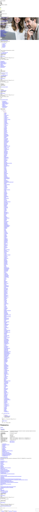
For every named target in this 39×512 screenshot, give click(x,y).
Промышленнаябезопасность (3, 36)
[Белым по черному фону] (0, 6)
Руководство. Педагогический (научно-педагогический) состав (10, 478)
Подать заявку (3, 29)
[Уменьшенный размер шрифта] (0, 1)
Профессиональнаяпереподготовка (3, 32)
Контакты (2, 488)
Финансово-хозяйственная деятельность (6, 481)
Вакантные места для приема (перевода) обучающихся (9, 482)
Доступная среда (3, 483)
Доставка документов (5, 452)
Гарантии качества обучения (7, 454)
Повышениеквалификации (3, 30)
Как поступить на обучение (6, 453)
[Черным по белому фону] (0, 5)
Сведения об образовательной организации (7, 473)
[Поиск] (1, 38)
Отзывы (3, 448)
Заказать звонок (3, 22)
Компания (2, 459)
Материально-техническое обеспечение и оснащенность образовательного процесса (14, 479)
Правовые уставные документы (7, 450)
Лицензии (4, 445)
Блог (1, 489)
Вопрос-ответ (4, 451)
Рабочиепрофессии (2, 34)
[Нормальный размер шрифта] (1, 2)
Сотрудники (4, 447)
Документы (2, 477)
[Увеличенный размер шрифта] (1, 3)
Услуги (1, 484)
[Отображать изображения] (0, 11)
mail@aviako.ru (2, 78)
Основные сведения (3, 475)
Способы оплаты (5, 455)
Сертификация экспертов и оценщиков (6, 487)
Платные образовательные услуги (5, 480)
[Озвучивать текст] (1, 14)
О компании (4, 443)
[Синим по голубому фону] (0, 7)
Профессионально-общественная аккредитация (8, 486)
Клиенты (3, 446)
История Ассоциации (5, 444)
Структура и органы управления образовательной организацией (10, 476)
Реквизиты (4, 449)
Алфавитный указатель (4, 490)
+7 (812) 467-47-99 (5, 20)
